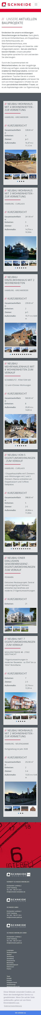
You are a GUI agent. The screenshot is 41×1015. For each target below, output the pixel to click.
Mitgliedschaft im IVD (13, 986)
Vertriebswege (11, 984)
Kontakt (9, 978)
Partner (9, 969)
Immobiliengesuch (12, 965)
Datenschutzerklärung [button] (13, 1006)
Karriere (9, 980)
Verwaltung (10, 958)
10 (28, 354)
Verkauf (9, 954)
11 (30, 354)
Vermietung (10, 956)
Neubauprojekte (12, 952)
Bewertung (10, 963)
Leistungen (10, 950)
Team (8, 976)
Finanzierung (11, 960)
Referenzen (10, 967)
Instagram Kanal (12, 982)
